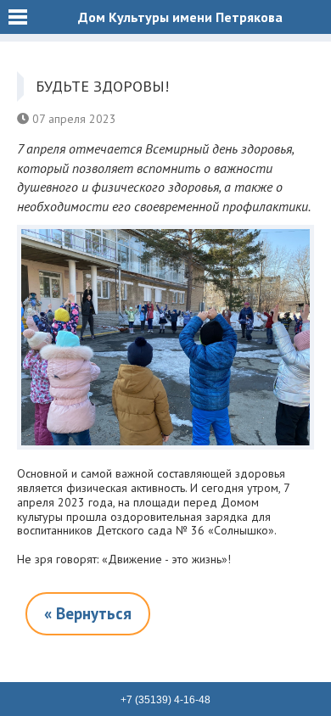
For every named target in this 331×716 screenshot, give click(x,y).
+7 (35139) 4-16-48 (165, 700)
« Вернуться (88, 613)
